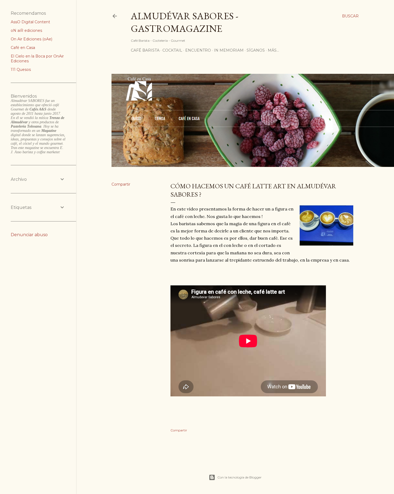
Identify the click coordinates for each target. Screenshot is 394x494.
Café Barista (145, 50)
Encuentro (198, 50)
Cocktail (172, 50)
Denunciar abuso (29, 234)
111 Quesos (21, 69)
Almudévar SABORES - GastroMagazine (184, 22)
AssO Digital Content (30, 22)
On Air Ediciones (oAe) (31, 39)
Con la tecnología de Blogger (239, 477)
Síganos (256, 50)
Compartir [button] (120, 184)
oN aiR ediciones (26, 30)
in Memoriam (229, 50)
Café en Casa (23, 47)
